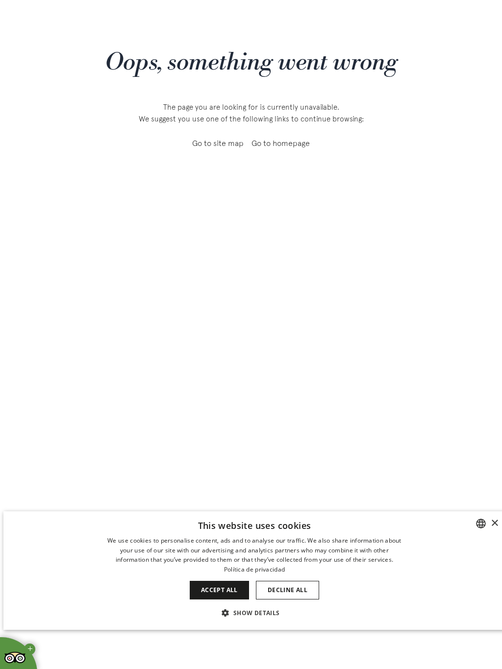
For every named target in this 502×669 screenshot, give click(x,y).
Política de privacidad (254, 569)
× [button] (494, 523)
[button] (254, 612)
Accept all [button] (219, 590)
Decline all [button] (287, 590)
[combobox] (481, 523)
